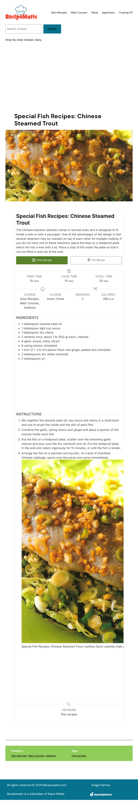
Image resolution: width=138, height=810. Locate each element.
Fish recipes (79, 755)
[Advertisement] (69, 77)
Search (52, 29)
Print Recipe (44, 260)
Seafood (51, 755)
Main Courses (36, 755)
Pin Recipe (98, 260)
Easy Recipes (19, 755)
